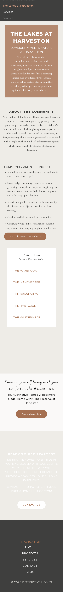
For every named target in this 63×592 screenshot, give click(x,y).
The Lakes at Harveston (18, 5)
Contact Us (31, 504)
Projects (30, 553)
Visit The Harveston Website (25, 236)
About (30, 547)
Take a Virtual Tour (31, 413)
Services (8, 11)
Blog (30, 571)
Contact (8, 17)
